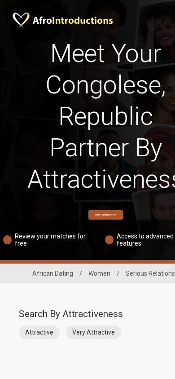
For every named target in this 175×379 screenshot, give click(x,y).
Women (99, 273)
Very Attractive (93, 332)
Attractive (39, 332)
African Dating (52, 273)
